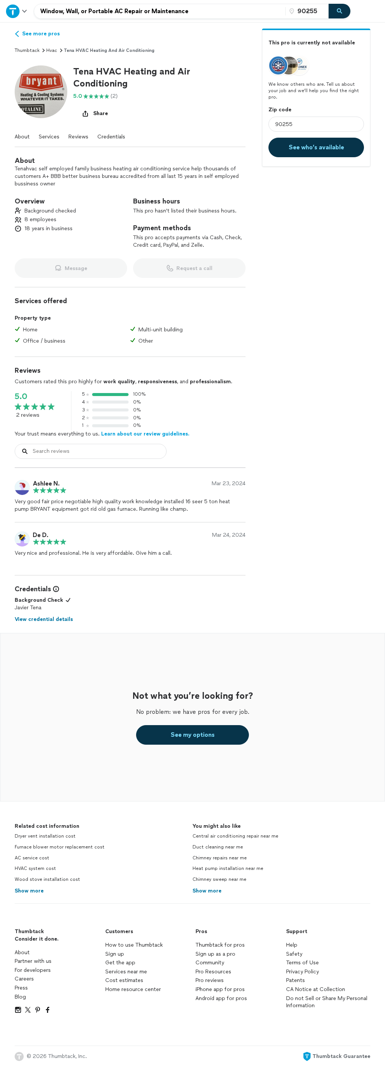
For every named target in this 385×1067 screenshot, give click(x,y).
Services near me (126, 971)
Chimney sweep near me (219, 879)
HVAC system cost (35, 868)
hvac (51, 50)
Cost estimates (124, 980)
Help (291, 945)
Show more (29, 891)
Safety (294, 954)
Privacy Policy (302, 971)
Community (210, 962)
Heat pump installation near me (227, 868)
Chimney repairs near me (219, 858)
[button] (41, 91)
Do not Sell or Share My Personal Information (326, 1002)
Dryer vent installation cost (45, 836)
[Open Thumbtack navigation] (17, 11)
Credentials (111, 137)
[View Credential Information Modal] (55, 589)
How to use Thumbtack (134, 945)
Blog (20, 997)
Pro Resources (213, 971)
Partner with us (33, 961)
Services (49, 137)
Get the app (120, 962)
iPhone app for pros (220, 989)
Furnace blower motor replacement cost (60, 847)
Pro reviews (210, 980)
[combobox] (159, 11)
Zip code (279, 109)
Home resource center (133, 989)
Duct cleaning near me (217, 847)
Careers (24, 979)
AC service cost (32, 858)
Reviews (78, 137)
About (22, 137)
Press (21, 988)
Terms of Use (302, 962)
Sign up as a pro (215, 954)
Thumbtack (27, 50)
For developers (33, 970)
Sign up (114, 954)
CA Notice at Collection (315, 989)
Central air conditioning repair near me (235, 836)
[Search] (339, 11)
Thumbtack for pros (220, 945)
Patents (295, 980)
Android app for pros (221, 998)
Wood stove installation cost (47, 879)
